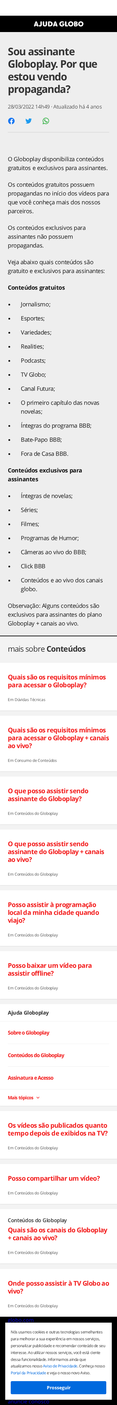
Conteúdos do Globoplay (36, 1055)
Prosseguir (59, 1387)
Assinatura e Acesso (30, 1078)
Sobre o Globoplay (28, 1032)
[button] (11, 121)
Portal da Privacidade (28, 1373)
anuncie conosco (28, 1401)
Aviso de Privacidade (60, 1366)
